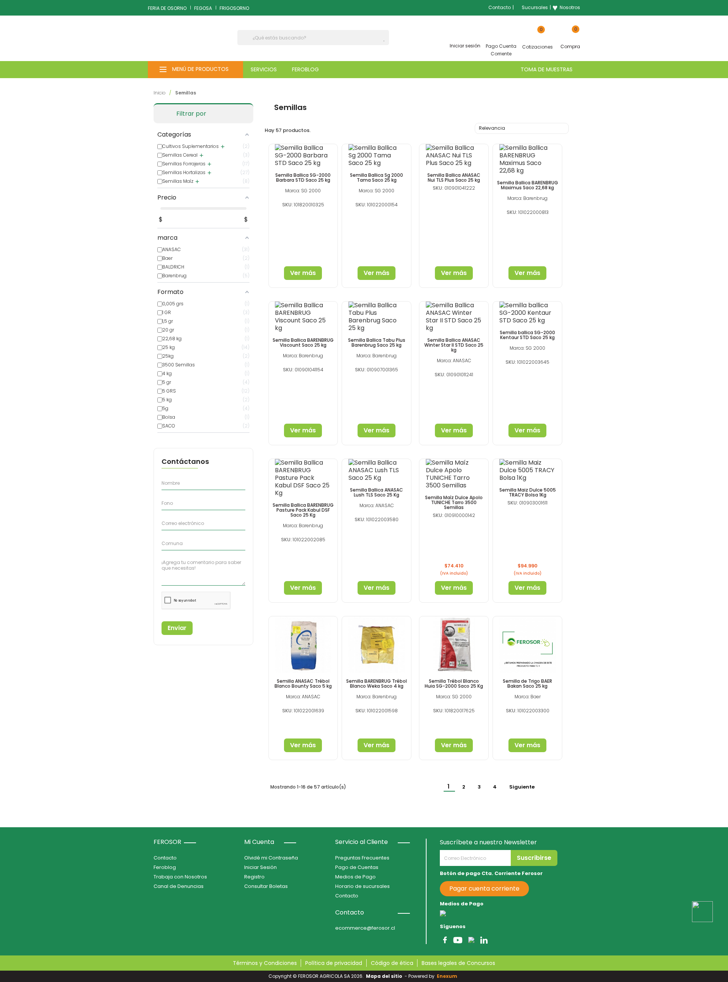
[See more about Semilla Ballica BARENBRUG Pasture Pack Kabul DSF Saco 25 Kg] (303, 478)
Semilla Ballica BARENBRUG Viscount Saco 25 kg (303, 342)
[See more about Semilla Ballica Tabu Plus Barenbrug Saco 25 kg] (376, 317)
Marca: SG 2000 (303, 190)
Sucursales (535, 7)
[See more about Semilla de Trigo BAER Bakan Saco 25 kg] (527, 644)
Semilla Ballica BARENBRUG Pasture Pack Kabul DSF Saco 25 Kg (303, 510)
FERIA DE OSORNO (167, 8)
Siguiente (526, 787)
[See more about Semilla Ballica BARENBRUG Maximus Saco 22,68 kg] (527, 159)
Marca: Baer (528, 696)
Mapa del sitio (384, 976)
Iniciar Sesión (260, 867)
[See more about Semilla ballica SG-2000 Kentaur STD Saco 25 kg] (527, 313)
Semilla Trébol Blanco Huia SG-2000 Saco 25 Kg (454, 683)
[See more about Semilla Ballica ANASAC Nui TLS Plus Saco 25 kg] (453, 155)
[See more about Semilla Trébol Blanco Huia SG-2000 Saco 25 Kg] (453, 644)
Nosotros (566, 8)
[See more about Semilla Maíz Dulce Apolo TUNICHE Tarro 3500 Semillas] (453, 474)
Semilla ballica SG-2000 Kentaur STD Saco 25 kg (527, 335)
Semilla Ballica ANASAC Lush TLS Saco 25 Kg (376, 492)
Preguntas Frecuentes (362, 857)
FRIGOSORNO (234, 8)
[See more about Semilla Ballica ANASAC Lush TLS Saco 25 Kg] (376, 470)
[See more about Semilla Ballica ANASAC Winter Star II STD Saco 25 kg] (453, 317)
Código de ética (392, 963)
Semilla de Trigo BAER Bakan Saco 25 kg (527, 683)
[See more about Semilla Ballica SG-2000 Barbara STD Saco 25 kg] (303, 155)
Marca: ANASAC (454, 360)
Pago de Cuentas (356, 867)
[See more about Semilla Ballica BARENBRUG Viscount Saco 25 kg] (303, 317)
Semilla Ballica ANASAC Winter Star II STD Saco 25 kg (453, 345)
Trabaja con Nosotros (180, 876)
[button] (195, 69)
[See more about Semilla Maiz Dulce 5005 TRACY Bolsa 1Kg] (527, 470)
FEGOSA (203, 8)
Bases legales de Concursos (458, 963)
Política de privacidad (333, 963)
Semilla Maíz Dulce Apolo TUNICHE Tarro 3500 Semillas (454, 502)
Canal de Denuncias (179, 886)
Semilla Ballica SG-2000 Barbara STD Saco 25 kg (303, 177)
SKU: (287, 204)
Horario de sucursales (362, 886)
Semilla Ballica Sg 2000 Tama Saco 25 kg (376, 177)
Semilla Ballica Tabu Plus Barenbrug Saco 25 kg (376, 342)
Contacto (499, 7)
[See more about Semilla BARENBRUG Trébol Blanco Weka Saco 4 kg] (376, 644)
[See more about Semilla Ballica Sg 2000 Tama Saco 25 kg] (376, 155)
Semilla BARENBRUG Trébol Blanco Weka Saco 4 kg (376, 683)
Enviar (177, 628)
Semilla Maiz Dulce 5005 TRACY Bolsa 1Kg (527, 492)
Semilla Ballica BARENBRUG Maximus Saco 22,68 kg (527, 185)
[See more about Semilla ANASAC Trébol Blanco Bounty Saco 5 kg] (303, 644)
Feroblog (165, 867)
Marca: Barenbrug (527, 198)
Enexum (448, 976)
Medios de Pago (355, 876)
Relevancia (521, 129)
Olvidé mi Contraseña (271, 857)
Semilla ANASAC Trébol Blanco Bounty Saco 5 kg (303, 683)
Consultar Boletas (266, 886)
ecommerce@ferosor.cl (365, 928)
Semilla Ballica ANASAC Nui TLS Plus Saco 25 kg (453, 177)
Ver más (303, 273)
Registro (254, 876)
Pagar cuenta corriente (484, 888)
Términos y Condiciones (265, 963)
